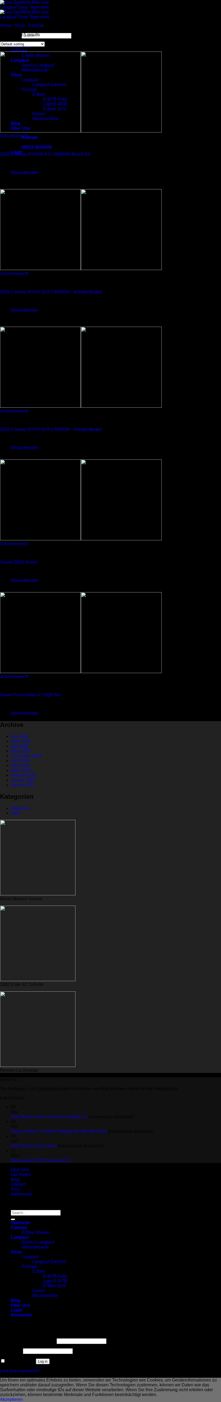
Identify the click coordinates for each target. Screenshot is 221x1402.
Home (6, 25)
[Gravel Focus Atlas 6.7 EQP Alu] (81, 671)
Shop (20, 25)
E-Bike (38, 1271)
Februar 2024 (24, 775)
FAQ (15, 1189)
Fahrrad (35, 25)
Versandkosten (24, 172)
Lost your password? (20, 1371)
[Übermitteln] (13, 1219)
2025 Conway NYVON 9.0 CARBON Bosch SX (45, 154)
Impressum (21, 1194)
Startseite (20, 1222)
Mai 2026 (20, 736)
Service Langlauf (38, 1242)
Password (11, 1351)
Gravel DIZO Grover (19, 562)
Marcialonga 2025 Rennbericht (40, 1160)
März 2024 (21, 770)
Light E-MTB (55, 1281)
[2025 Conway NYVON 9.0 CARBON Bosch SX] (81, 131)
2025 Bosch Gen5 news (34, 1146)
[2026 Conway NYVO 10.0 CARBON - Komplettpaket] (81, 268)
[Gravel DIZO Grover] (81, 539)
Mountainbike (45, 1295)
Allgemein (20, 808)
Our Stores (21, 1174)
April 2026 (20, 741)
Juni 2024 (20, 760)
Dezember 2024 (26, 755)
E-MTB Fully (55, 1276)
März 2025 (21, 751)
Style (15, 813)
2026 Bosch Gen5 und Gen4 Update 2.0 (49, 1116)
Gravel (38, 1290)
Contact (18, 1184)
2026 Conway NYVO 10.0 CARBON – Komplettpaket (51, 291)
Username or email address (28, 1341)
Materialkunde (35, 1247)
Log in (42, 1361)
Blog (15, 1179)
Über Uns (20, 1169)
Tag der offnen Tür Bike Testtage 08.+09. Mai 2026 (59, 1131)
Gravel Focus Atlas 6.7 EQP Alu (30, 695)
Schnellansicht (14, 136)
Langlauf (20, 1237)
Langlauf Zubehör (49, 1261)
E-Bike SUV (54, 1286)
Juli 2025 (19, 746)
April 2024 (20, 765)
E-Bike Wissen (36, 1232)
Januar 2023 (23, 785)
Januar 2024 (23, 780)
